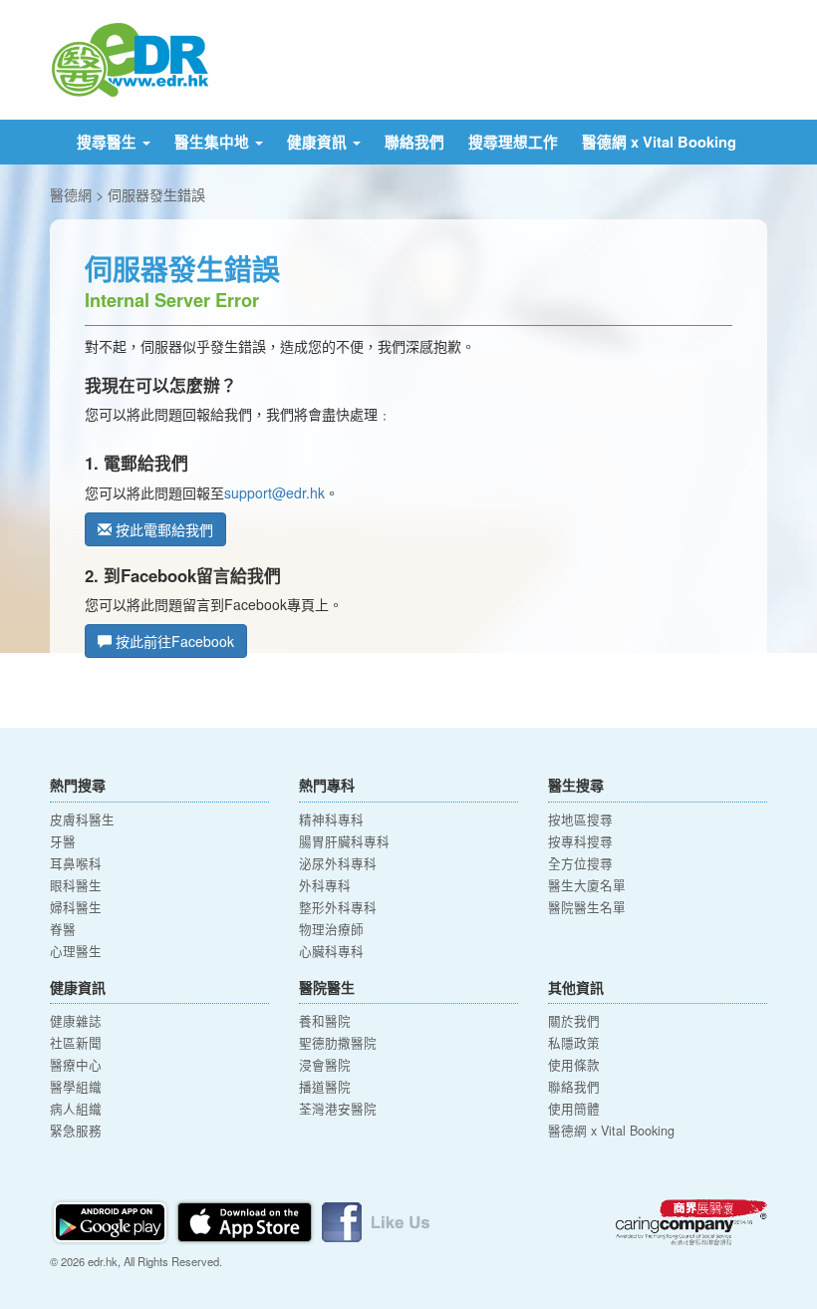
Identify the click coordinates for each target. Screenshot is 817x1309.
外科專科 (325, 885)
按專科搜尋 (580, 841)
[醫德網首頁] (129, 58)
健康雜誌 (76, 1021)
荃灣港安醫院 (338, 1109)
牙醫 (63, 841)
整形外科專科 (338, 907)
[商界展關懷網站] (691, 1222)
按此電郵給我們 (162, 529)
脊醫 (63, 929)
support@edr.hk (274, 492)
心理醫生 (76, 951)
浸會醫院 (325, 1065)
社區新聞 (76, 1043)
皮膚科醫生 (82, 819)
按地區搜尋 (580, 819)
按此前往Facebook (173, 641)
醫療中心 (76, 1065)
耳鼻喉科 (76, 863)
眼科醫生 (76, 885)
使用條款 (574, 1065)
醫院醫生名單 (587, 907)
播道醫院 (325, 1087)
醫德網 (71, 194)
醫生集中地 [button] (213, 142)
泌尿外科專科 (338, 863)
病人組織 (76, 1109)
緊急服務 (76, 1131)
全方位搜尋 (580, 863)
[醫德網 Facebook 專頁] (375, 1219)
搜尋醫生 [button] (108, 142)
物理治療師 (331, 929)
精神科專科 (331, 819)
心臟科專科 (331, 951)
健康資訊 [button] (319, 142)
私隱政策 (574, 1043)
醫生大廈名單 (587, 885)
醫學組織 (76, 1087)
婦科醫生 (76, 907)
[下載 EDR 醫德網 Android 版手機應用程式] (111, 1219)
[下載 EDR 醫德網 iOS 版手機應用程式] (246, 1219)
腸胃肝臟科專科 (344, 841)
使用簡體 (574, 1109)
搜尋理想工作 (513, 142)
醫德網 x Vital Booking (659, 142)
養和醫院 (325, 1021)
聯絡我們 (414, 142)
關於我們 (574, 1021)
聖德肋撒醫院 (338, 1043)
